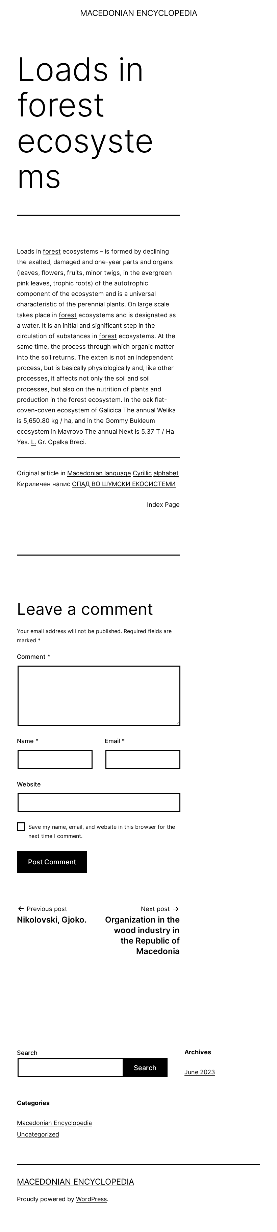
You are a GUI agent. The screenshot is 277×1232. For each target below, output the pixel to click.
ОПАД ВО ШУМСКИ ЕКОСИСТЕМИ (124, 484)
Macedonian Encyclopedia (138, 13)
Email (115, 740)
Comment (33, 656)
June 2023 (199, 1072)
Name (28, 740)
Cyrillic (142, 473)
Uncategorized (38, 1134)
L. (33, 442)
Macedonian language (99, 473)
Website (29, 784)
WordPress (91, 1199)
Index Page (163, 504)
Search (27, 1052)
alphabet (166, 473)
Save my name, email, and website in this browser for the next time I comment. (101, 831)
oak (148, 399)
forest (52, 251)
